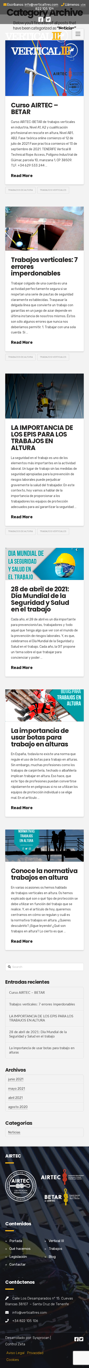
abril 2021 (15, 1098)
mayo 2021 (16, 1089)
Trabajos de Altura (20, 190)
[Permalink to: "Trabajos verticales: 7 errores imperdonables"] (44, 229)
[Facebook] (40, 19)
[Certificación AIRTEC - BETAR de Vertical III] (62, 1189)
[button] (78, 34)
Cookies (12, 1360)
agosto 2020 (18, 1107)
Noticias (14, 1132)
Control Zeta (15, 1344)
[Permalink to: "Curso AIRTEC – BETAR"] (44, 68)
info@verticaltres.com (41, 5)
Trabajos (55, 1249)
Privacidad (35, 1353)
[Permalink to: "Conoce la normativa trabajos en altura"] (44, 846)
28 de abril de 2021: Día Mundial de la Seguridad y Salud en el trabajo (40, 599)
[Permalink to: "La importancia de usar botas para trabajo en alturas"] (44, 705)
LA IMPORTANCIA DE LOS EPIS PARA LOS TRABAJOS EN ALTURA (42, 437)
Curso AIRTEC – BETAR (34, 108)
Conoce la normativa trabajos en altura (44, 874)
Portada (15, 1241)
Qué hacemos (20, 1249)
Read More (22, 175)
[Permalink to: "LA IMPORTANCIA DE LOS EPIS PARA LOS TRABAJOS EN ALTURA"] (44, 396)
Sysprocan (41, 1338)
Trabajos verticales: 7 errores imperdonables (42, 1004)
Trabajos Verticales (53, 190)
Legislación (18, 1257)
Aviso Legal (15, 1353)
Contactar (17, 1264)
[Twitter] (48, 19)
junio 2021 (15, 1079)
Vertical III (56, 1241)
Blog (52, 1257)
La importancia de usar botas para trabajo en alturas (39, 737)
